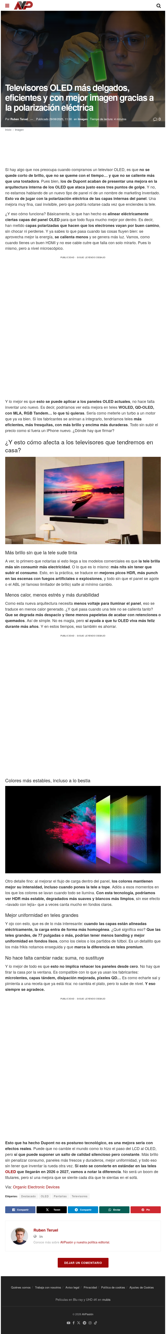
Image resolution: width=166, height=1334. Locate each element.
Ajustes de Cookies (141, 1287)
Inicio (8, 129)
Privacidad (90, 1287)
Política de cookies (113, 1287)
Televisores (80, 1196)
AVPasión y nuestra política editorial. (85, 1242)
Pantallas (60, 1196)
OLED (10, 1171)
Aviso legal (72, 1287)
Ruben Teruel (19, 119)
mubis (106, 1299)
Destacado (28, 1196)
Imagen (83, 119)
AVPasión (87, 1314)
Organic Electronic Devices (36, 1186)
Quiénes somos (21, 1287)
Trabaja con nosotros (48, 1287)
